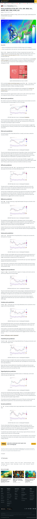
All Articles (8, 490)
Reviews (8, 505)
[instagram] (32, 509)
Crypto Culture (9, 501)
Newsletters (31, 493)
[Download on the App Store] (3, 509)
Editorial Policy (21, 448)
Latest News (2, 491)
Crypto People (9, 494)
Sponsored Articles (16, 491)
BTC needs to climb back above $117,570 (11, 55)
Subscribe (33, 443)
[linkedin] (26, 509)
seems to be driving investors (14, 83)
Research (16, 496)
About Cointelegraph (32, 491)
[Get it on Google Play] (9, 509)
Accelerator (23, 492)
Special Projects (16, 498)
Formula (22, 490)
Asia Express (9, 497)
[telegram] (28, 509)
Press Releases (16, 494)
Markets (2, 12)
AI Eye (8, 499)
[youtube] (33, 509)
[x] (25, 509)
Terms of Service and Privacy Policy (31, 517)
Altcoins (2, 498)
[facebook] (30, 509)
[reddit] (35, 509)
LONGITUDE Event (24, 498)
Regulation (2, 502)
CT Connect (23, 500)
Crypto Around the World (9, 503)
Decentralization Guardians (23, 495)
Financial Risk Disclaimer (32, 499)
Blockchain (2, 500)
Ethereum (2, 496)
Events (22, 496)
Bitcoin (2, 495)
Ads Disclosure (32, 496)
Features (8, 492)
